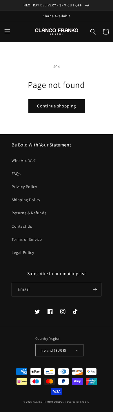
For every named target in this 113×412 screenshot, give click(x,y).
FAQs (16, 173)
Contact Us (22, 226)
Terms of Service (27, 239)
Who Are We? (24, 160)
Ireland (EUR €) (53, 350)
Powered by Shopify (77, 401)
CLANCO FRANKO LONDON (48, 401)
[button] (7, 31)
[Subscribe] (94, 289)
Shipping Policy (26, 199)
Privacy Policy (24, 186)
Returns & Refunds (29, 212)
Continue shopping (56, 106)
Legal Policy (23, 252)
